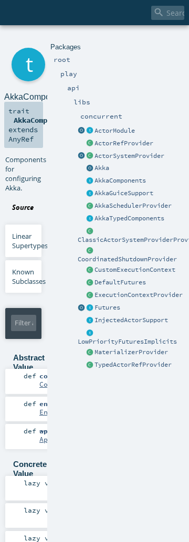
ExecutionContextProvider (138, 295)
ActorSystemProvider (129, 156)
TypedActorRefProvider (133, 364)
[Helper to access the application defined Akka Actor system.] (90, 168)
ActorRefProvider (123, 143)
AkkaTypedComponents (129, 218)
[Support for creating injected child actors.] (90, 320)
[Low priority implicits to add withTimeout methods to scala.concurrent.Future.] (90, 333)
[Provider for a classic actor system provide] (90, 231)
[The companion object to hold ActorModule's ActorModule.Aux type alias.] (81, 131)
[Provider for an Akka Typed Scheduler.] (90, 206)
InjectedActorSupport (131, 320)
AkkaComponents (120, 180)
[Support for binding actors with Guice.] (90, 193)
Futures (107, 307)
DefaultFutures (120, 282)
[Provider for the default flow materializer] (90, 352)
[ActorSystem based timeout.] (90, 283)
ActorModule (114, 130)
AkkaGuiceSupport (123, 193)
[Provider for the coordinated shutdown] (90, 251)
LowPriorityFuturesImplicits (127, 341)
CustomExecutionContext (134, 269)
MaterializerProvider (131, 352)
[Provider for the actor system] (90, 156)
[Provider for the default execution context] (90, 295)
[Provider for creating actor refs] (90, 144)
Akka (101, 168)
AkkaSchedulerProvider (133, 205)
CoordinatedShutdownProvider (127, 259)
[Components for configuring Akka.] (90, 181)
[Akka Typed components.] (90, 219)
